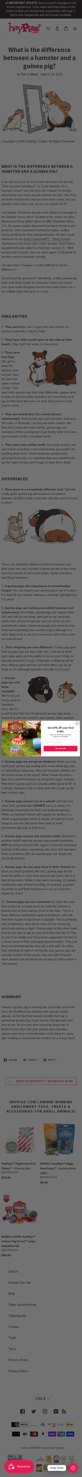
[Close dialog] (77, 723)
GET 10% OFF (60, 748)
